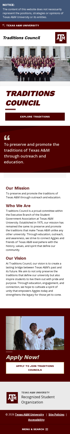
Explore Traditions (35, 116)
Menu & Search (33, 429)
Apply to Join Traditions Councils (35, 367)
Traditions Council (21, 37)
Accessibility (36, 419)
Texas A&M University (22, 25)
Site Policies (56, 414)
